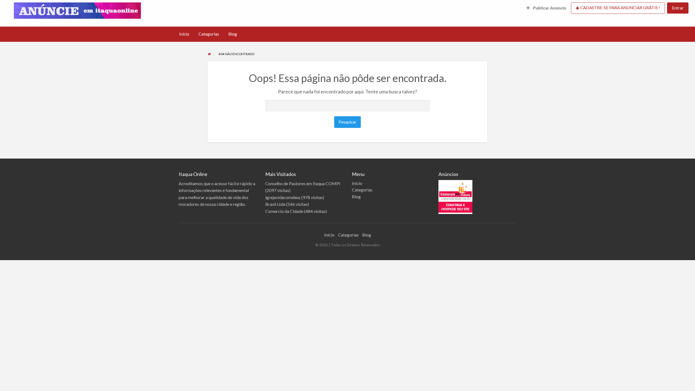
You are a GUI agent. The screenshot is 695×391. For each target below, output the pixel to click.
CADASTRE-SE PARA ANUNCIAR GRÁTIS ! (620, 7)
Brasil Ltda (275, 204)
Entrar (678, 7)
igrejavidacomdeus (283, 197)
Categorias (208, 33)
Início (184, 33)
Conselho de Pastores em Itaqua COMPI (302, 183)
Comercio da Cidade (284, 211)
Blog (232, 33)
